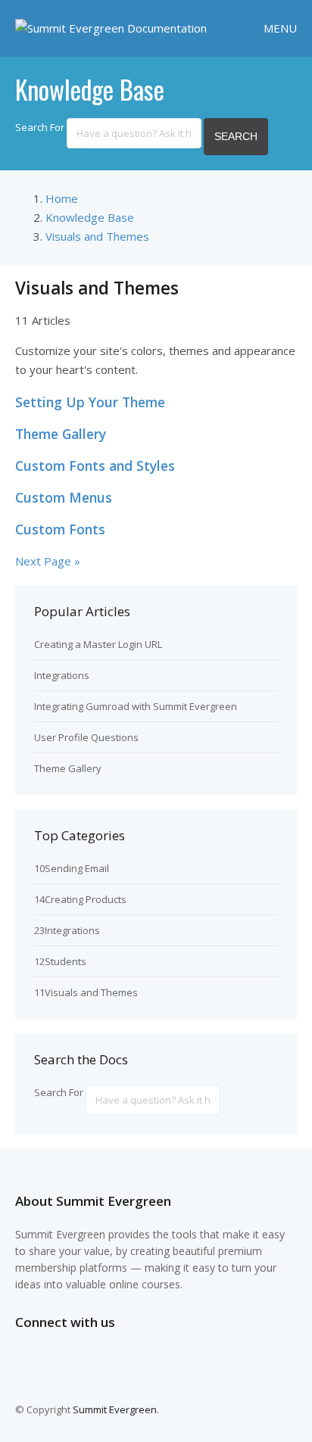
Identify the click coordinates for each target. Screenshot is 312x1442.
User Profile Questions (86, 737)
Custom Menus (63, 497)
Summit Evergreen (115, 1409)
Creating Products (85, 899)
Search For (39, 127)
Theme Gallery (60, 434)
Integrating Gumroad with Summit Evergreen (135, 706)
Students (65, 961)
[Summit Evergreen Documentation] (111, 28)
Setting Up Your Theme (90, 402)
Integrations (61, 675)
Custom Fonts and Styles (95, 465)
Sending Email (77, 868)
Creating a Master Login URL (98, 644)
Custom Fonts (60, 529)
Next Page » (47, 560)
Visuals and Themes (91, 992)
